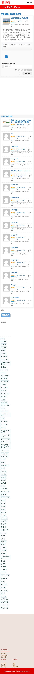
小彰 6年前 (19, 21)
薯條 (7, 599)
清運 (8, 405)
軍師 (2, 581)
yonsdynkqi (14, 272)
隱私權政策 (4, 655)
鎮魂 (2, 468)
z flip (2, 450)
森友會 (3, 405)
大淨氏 (3, 399)
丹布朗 (3, 486)
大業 (7, 530)
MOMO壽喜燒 (5, 465)
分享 (13, 24)
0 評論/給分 (26, 24)
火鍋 (7, 453)
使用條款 (3, 657)
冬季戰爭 (3, 384)
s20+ (2, 538)
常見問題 (3, 663)
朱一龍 (3, 506)
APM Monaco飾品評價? (5, 431)
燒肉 (7, 456)
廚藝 (2, 608)
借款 (13, 665)
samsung (3, 533)
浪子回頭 (3, 373)
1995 (7, 450)
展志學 (3, 544)
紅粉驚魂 (3, 541)
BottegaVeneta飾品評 (5, 435)
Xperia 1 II (4, 370)
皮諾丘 (3, 393)
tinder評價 (3, 390)
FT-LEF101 (4, 590)
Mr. (12, 133)
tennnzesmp (14, 222)
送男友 (3, 500)
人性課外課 (4, 569)
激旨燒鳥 (3, 341)
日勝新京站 (4, 402)
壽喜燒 (3, 459)
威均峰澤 (3, 553)
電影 (15, 6)
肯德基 (3, 564)
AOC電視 (3, 396)
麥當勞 (3, 427)
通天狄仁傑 (4, 578)
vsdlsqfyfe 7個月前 (21, 300)
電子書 (3, 497)
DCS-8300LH (4, 411)
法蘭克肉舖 (4, 489)
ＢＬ (8, 492)
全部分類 (9, 6)
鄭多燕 (3, 492)
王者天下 (3, 515)
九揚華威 (3, 550)
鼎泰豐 (3, 350)
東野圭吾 (3, 483)
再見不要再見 (4, 381)
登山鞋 (3, 561)
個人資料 (3, 665)
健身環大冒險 (4, 387)
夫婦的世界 (4, 521)
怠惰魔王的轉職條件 (5, 557)
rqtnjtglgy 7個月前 (21, 161)
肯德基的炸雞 (4, 602)
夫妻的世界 (4, 518)
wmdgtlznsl (14, 184)
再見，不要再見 (5, 375)
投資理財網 (15, 667)
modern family (5, 605)
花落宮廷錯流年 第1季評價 (19, 18)
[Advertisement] (17, 95)
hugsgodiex (14, 247)
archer (2, 575)
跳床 (2, 593)
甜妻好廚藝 (4, 378)
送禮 (8, 497)
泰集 (2, 339)
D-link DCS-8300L (4, 414)
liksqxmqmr (15, 260)
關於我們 (3, 654)
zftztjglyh (14, 285)
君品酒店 (3, 347)
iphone (3, 480)
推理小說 (3, 494)
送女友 (3, 503)
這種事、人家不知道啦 (5, 363)
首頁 (3, 6)
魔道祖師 (3, 477)
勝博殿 (3, 509)
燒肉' (2, 456)
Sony (2, 359)
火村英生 (3, 471)
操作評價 (3, 567)
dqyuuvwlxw (15, 297)
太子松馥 (3, 596)
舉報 (29, 124)
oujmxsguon (15, 197)
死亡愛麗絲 (4, 424)
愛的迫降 (3, 524)
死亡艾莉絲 (4, 421)
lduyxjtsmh (14, 159)
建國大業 (3, 527)
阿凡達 (3, 587)
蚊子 (7, 608)
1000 (7, 575)
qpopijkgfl (14, 235)
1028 (2, 418)
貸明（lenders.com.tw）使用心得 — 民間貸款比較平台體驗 (21, 121)
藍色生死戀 (4, 356)
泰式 (2, 453)
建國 (2, 530)
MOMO (3, 462)
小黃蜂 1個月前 (20, 124)
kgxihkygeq (14, 210)
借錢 (13, 663)
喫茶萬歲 (3, 353)
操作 (8, 393)
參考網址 (8, 63)
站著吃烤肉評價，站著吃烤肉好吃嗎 (5, 446)
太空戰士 (3, 474)
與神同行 (3, 535)
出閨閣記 (3, 367)
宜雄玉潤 (3, 547)
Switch (3, 408)
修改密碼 (3, 667)
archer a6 (3, 572)
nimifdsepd (14, 146)
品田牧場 (3, 344)
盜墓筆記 (3, 512)
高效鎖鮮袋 (4, 584)
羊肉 (7, 359)
